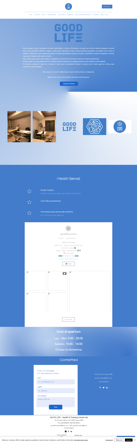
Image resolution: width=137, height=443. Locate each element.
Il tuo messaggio (41, 395)
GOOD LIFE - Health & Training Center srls (69, 417)
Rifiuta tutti (119, 440)
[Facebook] (100, 387)
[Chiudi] (135, 440)
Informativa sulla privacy (81, 440)
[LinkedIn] (107, 387)
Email (38, 377)
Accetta (129, 440)
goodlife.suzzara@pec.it (80, 425)
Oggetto (39, 386)
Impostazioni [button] (109, 440)
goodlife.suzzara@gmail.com (103, 378)
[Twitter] (103, 387)
